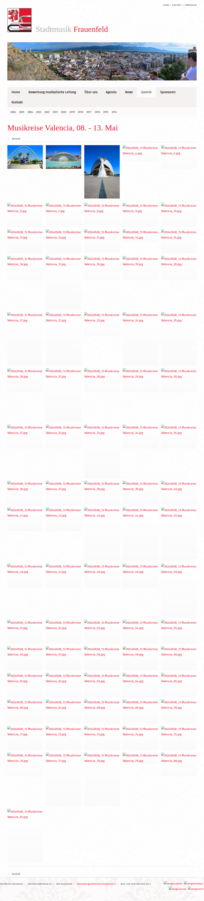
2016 (97, 112)
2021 (55, 112)
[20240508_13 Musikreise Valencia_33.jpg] (102, 451)
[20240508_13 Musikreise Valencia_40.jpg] (179, 493)
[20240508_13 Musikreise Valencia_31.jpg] (25, 436)
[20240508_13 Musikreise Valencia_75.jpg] (179, 738)
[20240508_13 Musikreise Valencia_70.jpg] (179, 711)
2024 (30, 112)
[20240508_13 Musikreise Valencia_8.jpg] (102, 214)
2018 (80, 112)
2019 (72, 112)
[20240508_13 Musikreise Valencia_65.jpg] (179, 685)
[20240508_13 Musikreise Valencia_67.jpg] (63, 711)
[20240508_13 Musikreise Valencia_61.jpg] (25, 685)
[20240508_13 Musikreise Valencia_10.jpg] (179, 215)
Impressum (191, 5)
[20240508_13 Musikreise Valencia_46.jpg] (25, 575)
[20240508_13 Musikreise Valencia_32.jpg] (63, 436)
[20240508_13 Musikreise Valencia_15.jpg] (179, 241)
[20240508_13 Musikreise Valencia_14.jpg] (140, 235)
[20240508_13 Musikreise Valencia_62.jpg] (63, 685)
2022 (46, 112)
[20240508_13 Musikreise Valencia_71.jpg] (25, 738)
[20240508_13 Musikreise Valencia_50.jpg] (179, 590)
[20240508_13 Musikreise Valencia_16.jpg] (25, 268)
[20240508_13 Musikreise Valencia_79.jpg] (140, 758)
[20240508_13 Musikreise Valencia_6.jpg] (25, 215)
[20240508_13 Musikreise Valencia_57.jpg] (63, 658)
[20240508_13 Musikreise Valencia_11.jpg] (25, 241)
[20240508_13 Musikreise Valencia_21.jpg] (25, 339)
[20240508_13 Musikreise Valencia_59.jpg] (140, 658)
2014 (114, 112)
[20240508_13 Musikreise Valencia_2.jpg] (63, 157)
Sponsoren (168, 92)
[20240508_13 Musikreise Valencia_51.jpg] (25, 632)
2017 (88, 112)
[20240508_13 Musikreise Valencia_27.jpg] (63, 395)
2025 (21, 112)
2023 (38, 112)
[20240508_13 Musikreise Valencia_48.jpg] (102, 575)
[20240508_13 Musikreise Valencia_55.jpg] (179, 632)
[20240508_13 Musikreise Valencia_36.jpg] (25, 493)
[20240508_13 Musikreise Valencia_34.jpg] (140, 436)
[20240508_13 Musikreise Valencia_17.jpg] (63, 282)
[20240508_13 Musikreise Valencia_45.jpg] (179, 534)
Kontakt (176, 5)
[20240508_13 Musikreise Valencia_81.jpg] (25, 835)
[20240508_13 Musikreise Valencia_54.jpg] (140, 632)
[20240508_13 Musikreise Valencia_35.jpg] (179, 436)
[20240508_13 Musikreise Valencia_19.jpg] (140, 268)
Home (166, 5)
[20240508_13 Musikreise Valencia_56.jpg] (25, 658)
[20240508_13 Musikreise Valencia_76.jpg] (25, 764)
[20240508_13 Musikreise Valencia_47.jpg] (63, 575)
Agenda (111, 92)
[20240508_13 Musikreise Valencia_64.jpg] (140, 685)
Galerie (146, 92)
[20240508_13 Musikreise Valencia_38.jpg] (102, 493)
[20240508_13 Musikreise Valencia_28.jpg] (102, 380)
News (129, 92)
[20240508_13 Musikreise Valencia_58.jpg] (102, 658)
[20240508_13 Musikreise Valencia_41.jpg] (25, 519)
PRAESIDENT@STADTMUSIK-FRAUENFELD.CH (96, 883)
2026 (13, 112)
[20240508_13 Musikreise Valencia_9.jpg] (140, 215)
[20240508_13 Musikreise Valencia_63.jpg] (102, 685)
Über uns (90, 92)
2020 (63, 112)
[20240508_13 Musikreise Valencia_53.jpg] (102, 632)
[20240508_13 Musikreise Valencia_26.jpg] (25, 380)
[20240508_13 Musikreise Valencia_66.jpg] (25, 711)
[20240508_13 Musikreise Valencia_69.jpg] (140, 711)
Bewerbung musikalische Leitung (52, 92)
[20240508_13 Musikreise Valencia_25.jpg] (179, 339)
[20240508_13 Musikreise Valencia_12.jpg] (63, 241)
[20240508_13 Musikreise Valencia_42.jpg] (63, 519)
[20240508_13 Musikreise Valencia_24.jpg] (140, 339)
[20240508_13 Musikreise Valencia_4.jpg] (140, 153)
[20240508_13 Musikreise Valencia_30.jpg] (179, 380)
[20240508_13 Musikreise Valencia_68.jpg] (102, 711)
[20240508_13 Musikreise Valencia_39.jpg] (140, 493)
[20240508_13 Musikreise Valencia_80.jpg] (179, 764)
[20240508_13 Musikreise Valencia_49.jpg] (140, 575)
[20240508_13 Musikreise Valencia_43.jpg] (102, 534)
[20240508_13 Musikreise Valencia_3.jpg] (102, 172)
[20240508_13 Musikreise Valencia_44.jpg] (140, 534)
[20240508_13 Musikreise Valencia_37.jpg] (63, 493)
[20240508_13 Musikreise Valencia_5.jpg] (179, 157)
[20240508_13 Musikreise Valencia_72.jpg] (63, 738)
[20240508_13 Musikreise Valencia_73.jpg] (102, 738)
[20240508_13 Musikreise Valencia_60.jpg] (179, 658)
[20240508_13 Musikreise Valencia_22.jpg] (63, 339)
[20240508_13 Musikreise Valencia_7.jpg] (63, 214)
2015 (105, 112)
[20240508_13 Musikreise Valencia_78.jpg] (102, 779)
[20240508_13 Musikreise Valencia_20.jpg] (179, 268)
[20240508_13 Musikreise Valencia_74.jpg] (140, 738)
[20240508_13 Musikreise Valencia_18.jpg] (102, 268)
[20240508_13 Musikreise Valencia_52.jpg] (63, 632)
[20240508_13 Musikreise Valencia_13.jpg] (102, 240)
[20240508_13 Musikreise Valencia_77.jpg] (63, 779)
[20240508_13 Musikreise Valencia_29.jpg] (140, 380)
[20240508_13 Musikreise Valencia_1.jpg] (25, 157)
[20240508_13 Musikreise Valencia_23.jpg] (102, 324)
